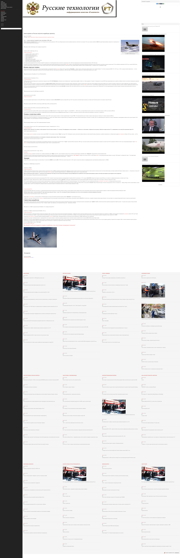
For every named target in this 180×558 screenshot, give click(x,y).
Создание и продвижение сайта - (172, 552)
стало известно (106, 181)
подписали (31, 134)
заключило (51, 216)
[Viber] (162, 3)
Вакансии (2, 24)
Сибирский (2, 17)
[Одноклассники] (158, 3)
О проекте (2, 23)
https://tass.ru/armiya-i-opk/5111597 (29, 223)
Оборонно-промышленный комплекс (41, 37)
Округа (53, 37)
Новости (29, 37)
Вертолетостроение (4, 3)
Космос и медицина (106, 273)
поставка (58, 68)
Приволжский (3, 14)
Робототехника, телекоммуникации (70, 375)
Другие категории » (3, 8)
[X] (161, 3)
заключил (41, 198)
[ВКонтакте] (157, 3)
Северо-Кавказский (3, 16)
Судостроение (49, 37)
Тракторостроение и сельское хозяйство (6, 7)
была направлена (121, 134)
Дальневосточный (3, 19)
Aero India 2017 (101, 181)
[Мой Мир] (159, 3)
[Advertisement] (51, 24)
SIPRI (67, 64)
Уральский (2, 18)
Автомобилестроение (146, 273)
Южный (2, 15)
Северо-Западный (3, 13)
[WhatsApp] (163, 3)
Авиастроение (3, 2)
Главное (2, 1)
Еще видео (160, 184)
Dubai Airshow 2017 (32, 216)
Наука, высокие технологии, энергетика (149, 375)
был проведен (126, 213)
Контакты (2, 25)
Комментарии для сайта (28, 257)
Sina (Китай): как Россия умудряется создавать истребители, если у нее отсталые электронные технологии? (49, 225)
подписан (30, 153)
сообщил (85, 84)
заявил (97, 155)
